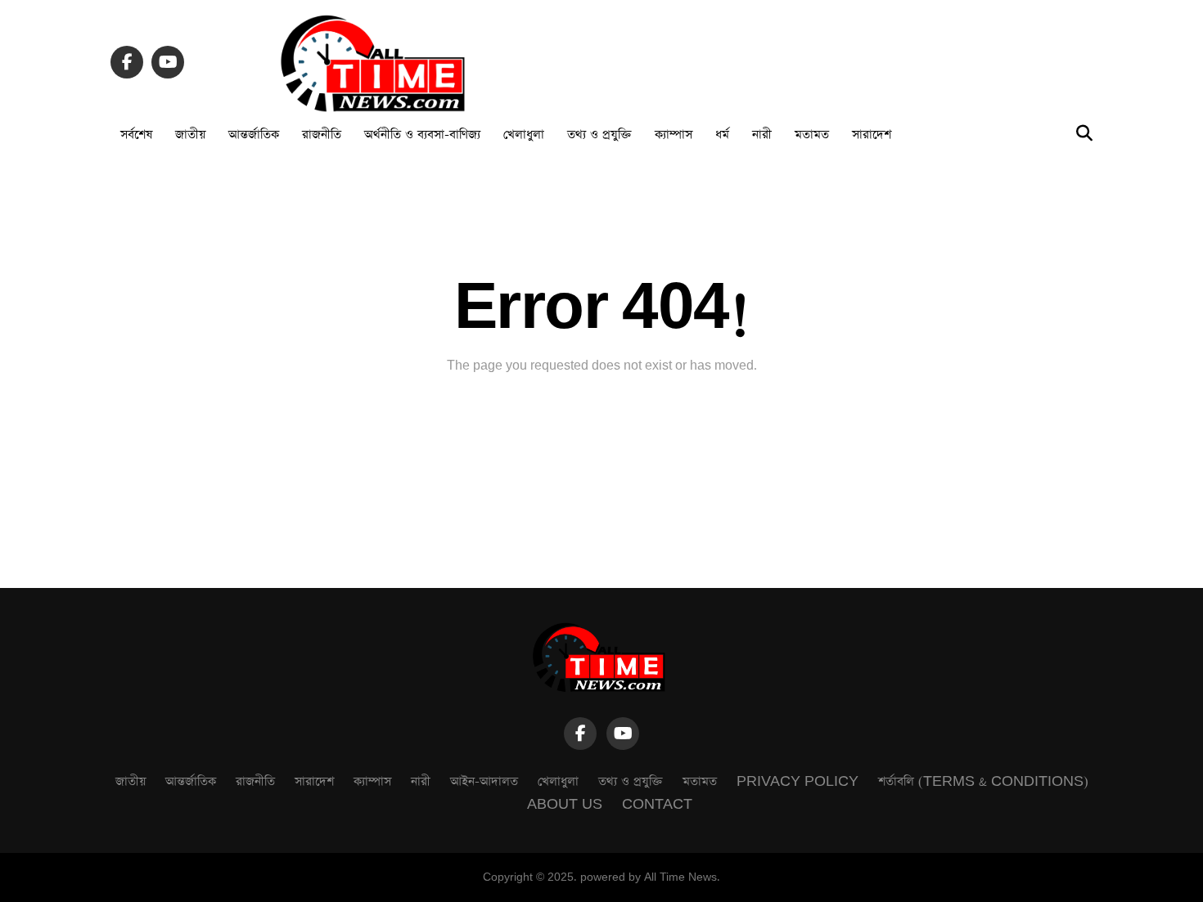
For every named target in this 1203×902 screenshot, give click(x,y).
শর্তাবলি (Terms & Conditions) (983, 781)
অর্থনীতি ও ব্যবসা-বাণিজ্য (422, 134)
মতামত (812, 134)
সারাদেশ (871, 134)
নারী (762, 134)
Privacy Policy (797, 781)
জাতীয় (190, 134)
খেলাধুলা (523, 134)
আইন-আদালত (484, 781)
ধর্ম (722, 134)
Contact (657, 804)
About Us (564, 804)
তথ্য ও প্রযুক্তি (599, 134)
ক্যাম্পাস (673, 134)
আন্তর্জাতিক (253, 134)
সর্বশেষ (136, 134)
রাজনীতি (321, 134)
